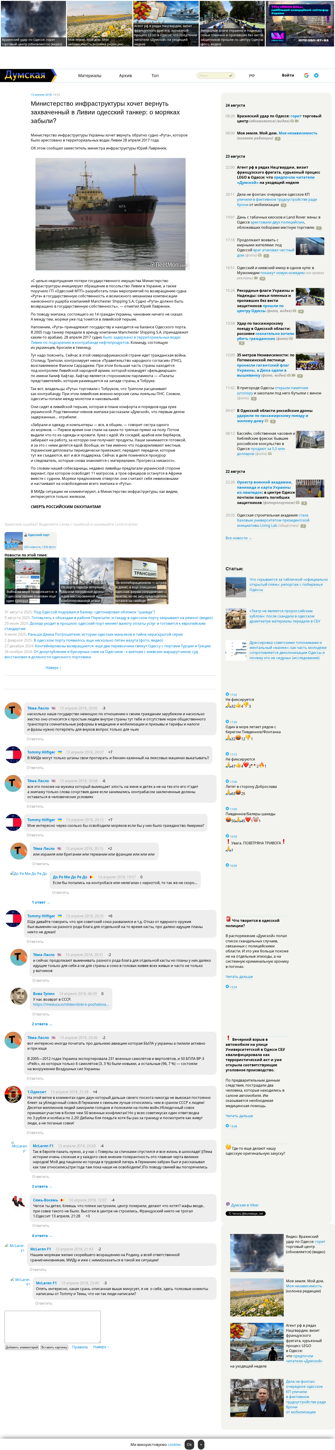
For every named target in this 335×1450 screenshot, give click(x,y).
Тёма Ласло (38, 708)
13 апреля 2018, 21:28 (69, 1091)
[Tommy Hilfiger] (13, 761)
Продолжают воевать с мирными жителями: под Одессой (259, 245)
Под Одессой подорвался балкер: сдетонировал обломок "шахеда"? (94, 611)
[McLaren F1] (18, 1151)
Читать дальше (239, 976)
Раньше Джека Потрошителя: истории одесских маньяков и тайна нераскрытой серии (105, 634)
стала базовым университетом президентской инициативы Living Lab (273, 520)
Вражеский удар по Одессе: (264, 115)
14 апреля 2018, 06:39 (78, 993)
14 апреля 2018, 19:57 (117, 876)
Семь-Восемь (45, 1200)
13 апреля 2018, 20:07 (85, 752)
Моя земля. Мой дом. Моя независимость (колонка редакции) (95, 41)
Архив (125, 75)
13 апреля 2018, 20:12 (85, 819)
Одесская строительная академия (268, 515)
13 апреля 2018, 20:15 (84, 848)
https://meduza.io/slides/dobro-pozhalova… (71, 1004)
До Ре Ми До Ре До (70, 876)
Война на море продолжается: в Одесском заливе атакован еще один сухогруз (31, 596)
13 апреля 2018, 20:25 (85, 915)
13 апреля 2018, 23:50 (77, 1145)
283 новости (32, 547)
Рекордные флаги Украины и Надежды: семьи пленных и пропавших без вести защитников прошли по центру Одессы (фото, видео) (232, 37)
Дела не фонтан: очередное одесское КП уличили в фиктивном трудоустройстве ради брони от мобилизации (306, 1396)
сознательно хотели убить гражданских (265, 336)
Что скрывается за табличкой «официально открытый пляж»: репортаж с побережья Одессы (289, 584)
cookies (174, 1444)
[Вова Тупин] (18, 1003)
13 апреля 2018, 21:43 (74, 1249)
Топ (155, 75)
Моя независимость (298, 133)
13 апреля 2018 (41, 95)
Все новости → (239, 537)
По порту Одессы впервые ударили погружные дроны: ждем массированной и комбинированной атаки (83, 594)
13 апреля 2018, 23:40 (80, 1282)
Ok (189, 1444)
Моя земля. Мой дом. (258, 133)
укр (252, 74)
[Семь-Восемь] (18, 1209)
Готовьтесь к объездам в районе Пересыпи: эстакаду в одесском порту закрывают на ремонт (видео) (122, 617)
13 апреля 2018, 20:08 (79, 780)
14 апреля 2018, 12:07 (88, 1200)
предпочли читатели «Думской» (304, 1358)
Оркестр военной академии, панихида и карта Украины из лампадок (264, 487)
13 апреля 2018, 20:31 (84, 954)
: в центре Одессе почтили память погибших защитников (266, 497)
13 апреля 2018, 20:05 (79, 708)
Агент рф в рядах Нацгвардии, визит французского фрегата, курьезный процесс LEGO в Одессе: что (278, 172)
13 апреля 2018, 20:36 (79, 1037)
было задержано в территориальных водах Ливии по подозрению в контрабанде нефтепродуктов (105, 340)
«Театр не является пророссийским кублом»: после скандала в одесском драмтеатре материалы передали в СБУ (285, 616)
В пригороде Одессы (256, 387)
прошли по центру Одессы (260, 308)
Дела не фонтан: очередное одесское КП (273, 194)
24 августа (235, 105)
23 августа (235, 156)
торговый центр (279, 118)
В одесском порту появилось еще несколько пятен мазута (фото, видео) (98, 640)
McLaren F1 (43, 1145)
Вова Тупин (44, 993)
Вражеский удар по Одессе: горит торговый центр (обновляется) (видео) (32, 41)
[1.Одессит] (13, 1101)
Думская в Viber (245, 1205)
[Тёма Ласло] (13, 717)
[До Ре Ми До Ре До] (28, 873)
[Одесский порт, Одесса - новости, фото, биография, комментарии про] (14, 549)
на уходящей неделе (279, 182)
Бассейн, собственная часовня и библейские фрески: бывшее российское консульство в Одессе (266, 441)
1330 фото (49, 547)
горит (296, 115)
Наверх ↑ (53, 667)
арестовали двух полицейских (277, 222)
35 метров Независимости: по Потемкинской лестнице (265, 357)
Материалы (89, 75)
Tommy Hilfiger (41, 752)
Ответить (35, 738)
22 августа (235, 471)
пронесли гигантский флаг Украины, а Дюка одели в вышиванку (263, 370)
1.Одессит (37, 1091)
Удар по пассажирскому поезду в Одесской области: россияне (264, 328)
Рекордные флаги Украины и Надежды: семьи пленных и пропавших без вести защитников (265, 298)
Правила (80, 1347)
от (263, 204)
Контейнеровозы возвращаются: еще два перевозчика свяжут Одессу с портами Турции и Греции (123, 645)
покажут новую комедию (282, 272)
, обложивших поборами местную (275, 225)
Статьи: (235, 568)
